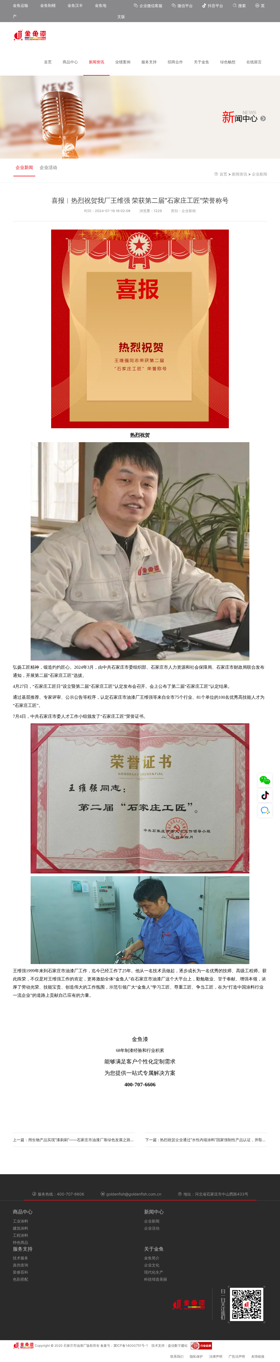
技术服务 (20, 1258)
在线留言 (254, 62)
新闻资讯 (96, 62)
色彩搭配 (20, 1279)
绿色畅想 (227, 62)
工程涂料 (20, 1235)
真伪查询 (20, 1265)
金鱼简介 (151, 1258)
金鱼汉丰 (75, 5)
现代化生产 (153, 1272)
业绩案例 (122, 62)
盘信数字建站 (178, 1345)
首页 (48, 62)
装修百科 (20, 1272)
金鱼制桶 (48, 5)
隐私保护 (196, 1356)
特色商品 (20, 1242)
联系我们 (176, 1356)
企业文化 (151, 1265)
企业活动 (48, 167)
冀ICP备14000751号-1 (130, 1345)
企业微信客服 (151, 5)
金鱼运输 (20, 5)
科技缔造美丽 (155, 1279)
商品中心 (70, 62)
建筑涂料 (20, 1228)
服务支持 (149, 62)
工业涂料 (20, 1221)
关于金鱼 (201, 62)
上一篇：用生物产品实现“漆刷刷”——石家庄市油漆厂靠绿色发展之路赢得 (74, 1139)
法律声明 (215, 1356)
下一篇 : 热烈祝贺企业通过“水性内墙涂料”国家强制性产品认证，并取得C (206, 1139)
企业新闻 (24, 167)
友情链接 (257, 1356)
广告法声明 (237, 1356)
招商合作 (175, 62)
